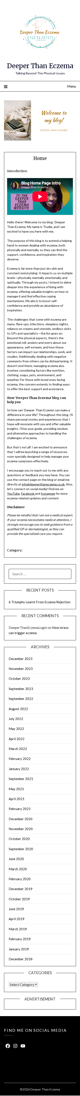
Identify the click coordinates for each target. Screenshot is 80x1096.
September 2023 (21, 689)
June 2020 (16, 859)
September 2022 (21, 699)
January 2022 (19, 769)
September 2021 (21, 779)
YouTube (13, 493)
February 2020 (20, 879)
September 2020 (21, 849)
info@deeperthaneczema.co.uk (43, 484)
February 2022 (20, 759)
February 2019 (20, 939)
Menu (71, 86)
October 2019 (19, 899)
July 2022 (16, 719)
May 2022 (16, 729)
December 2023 (20, 659)
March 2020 (18, 869)
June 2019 (16, 909)
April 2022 (16, 739)
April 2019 (16, 919)
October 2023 (19, 679)
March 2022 (18, 749)
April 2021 (16, 799)
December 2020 (20, 819)
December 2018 (20, 959)
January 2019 (19, 949)
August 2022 (18, 709)
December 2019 (20, 889)
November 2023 (21, 669)
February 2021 (20, 809)
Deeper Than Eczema (40, 66)
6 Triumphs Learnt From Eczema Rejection (39, 602)
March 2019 (18, 929)
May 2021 (16, 789)
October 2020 (19, 839)
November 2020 (21, 829)
